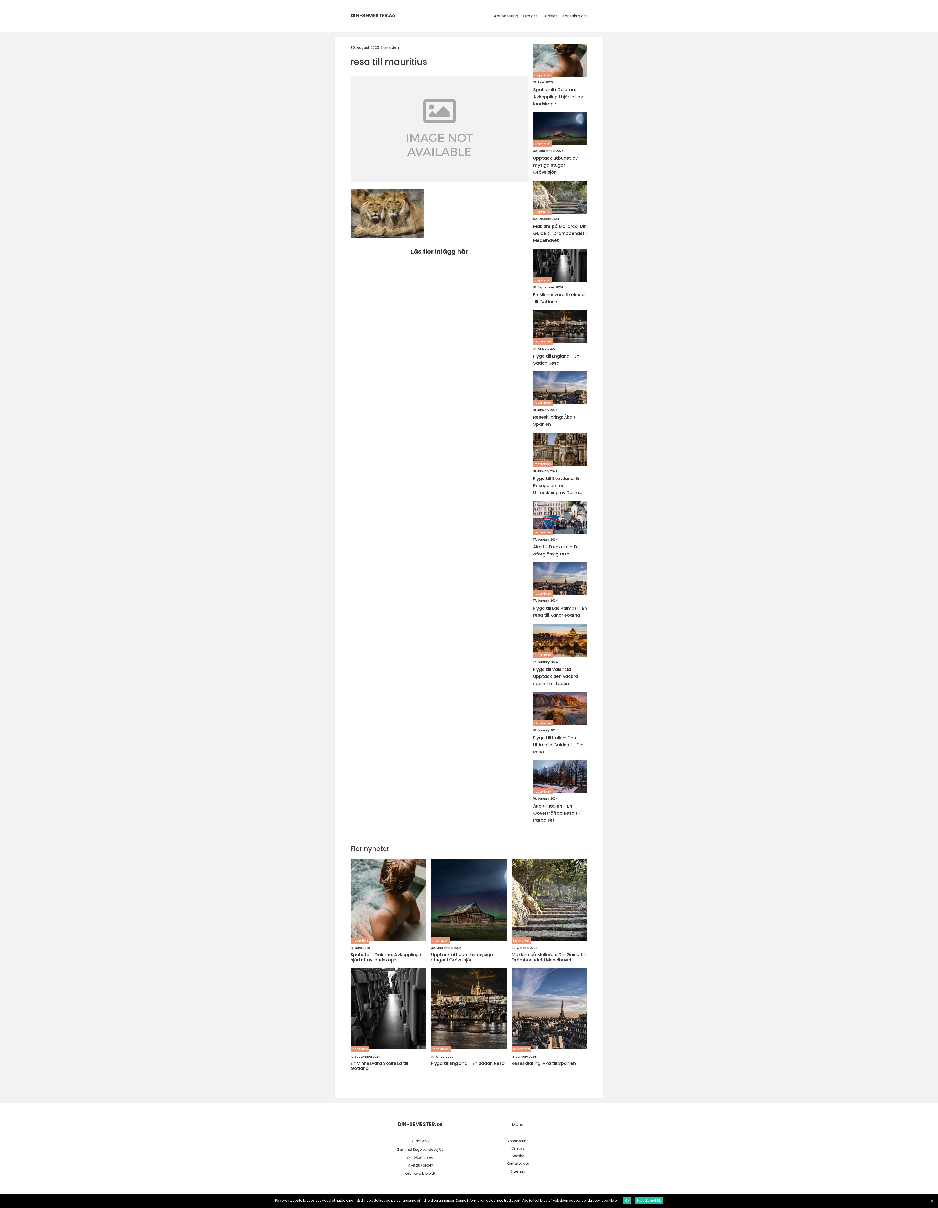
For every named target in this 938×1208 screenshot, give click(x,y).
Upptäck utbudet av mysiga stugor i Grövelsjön (555, 165)
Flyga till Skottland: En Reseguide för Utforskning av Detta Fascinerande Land (557, 485)
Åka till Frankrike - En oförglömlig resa (556, 550)
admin (394, 47)
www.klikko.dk (424, 1173)
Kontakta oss (574, 16)
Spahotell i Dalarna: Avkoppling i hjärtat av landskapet (558, 97)
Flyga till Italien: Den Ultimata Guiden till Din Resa (558, 745)
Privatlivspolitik (649, 1200)
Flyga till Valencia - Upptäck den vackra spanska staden (555, 676)
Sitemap (518, 1171)
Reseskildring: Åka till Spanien (555, 420)
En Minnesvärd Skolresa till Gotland (559, 298)
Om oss (530, 16)
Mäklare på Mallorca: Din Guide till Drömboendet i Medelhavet (560, 233)
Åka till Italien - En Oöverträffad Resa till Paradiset (557, 813)
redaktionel (543, 341)
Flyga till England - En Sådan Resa (556, 359)
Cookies (549, 16)
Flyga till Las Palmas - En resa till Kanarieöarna (560, 611)
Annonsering (506, 16)
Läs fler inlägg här (439, 251)
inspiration (543, 75)
